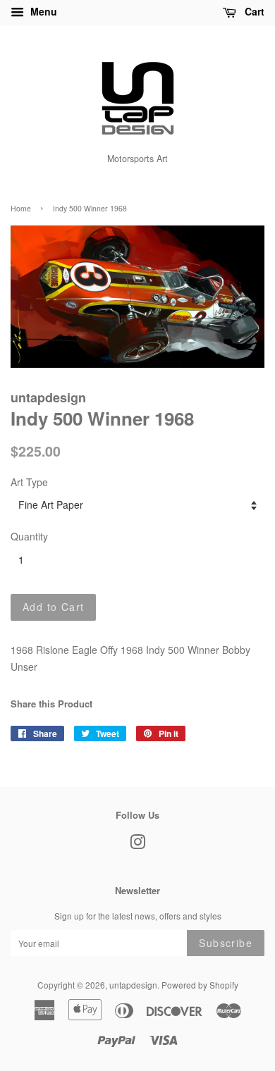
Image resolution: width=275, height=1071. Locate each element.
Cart (253, 11)
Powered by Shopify (199, 985)
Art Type (29, 482)
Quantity (29, 536)
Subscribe (225, 943)
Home (21, 208)
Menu (42, 11)
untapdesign (133, 985)
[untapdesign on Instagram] (137, 844)
